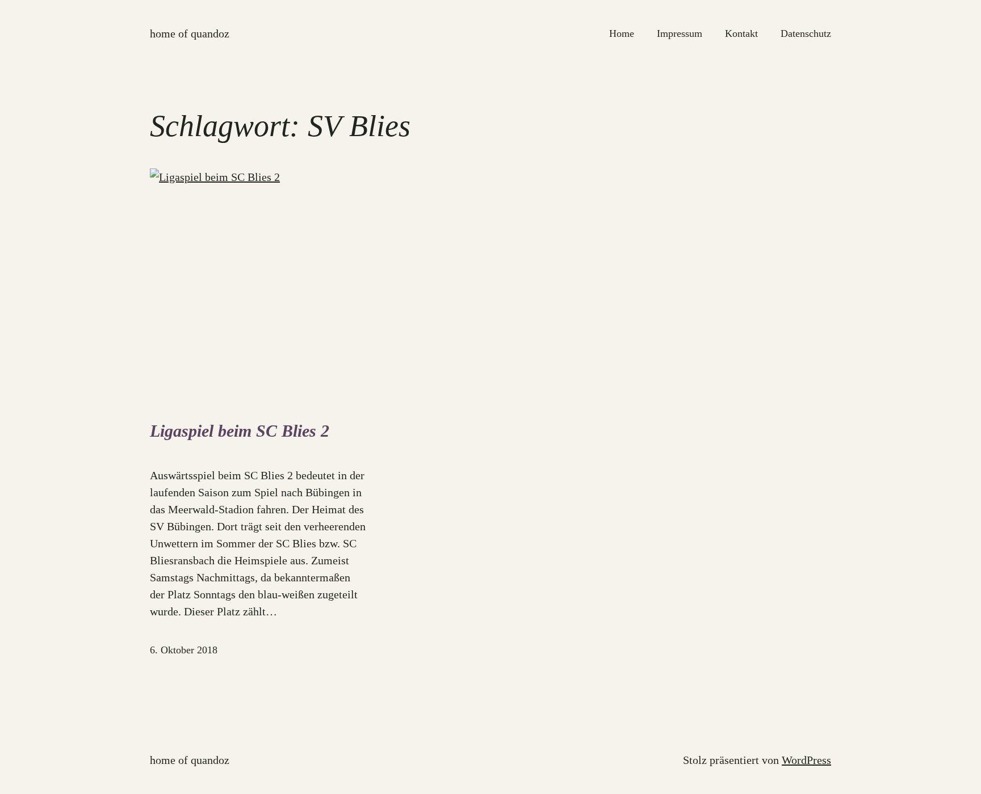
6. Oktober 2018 (183, 650)
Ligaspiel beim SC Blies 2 (239, 430)
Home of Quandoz (189, 33)
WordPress (806, 760)
